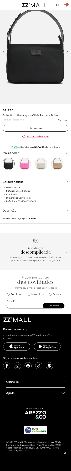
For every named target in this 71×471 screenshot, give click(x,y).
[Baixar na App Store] (16, 346)
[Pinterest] (28, 365)
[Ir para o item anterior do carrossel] (3, 52)
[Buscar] (58, 5)
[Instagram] (17, 365)
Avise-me (35, 128)
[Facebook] (6, 365)
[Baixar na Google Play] (47, 346)
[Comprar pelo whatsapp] (64, 453)
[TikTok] (38, 365)
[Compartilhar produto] (66, 120)
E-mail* (11, 301)
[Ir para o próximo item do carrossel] (67, 52)
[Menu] (5, 5)
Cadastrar (53, 305)
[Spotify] (49, 365)
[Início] (34, 5)
